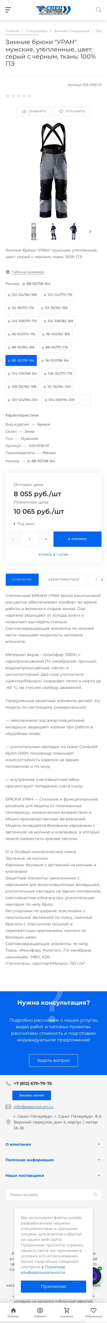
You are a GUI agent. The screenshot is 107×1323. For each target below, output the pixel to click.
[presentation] (90, 231)
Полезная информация (29, 1159)
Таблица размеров (28, 272)
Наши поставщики (24, 1175)
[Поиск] (95, 1194)
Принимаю (53, 1286)
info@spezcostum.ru (33, 1106)
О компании (18, 1144)
